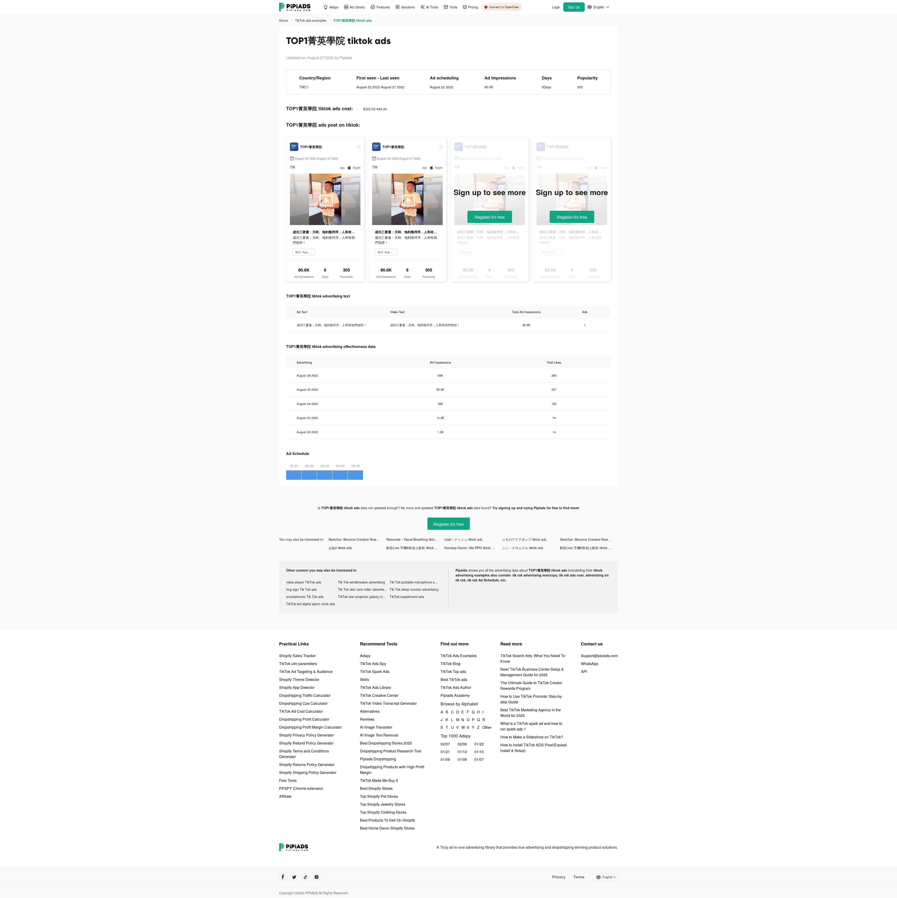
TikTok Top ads (453, 671)
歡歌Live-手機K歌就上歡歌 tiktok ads (413, 547)
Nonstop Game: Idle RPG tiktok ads (470, 547)
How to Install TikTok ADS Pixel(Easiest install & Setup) (533, 747)
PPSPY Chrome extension (301, 788)
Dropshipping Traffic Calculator (305, 695)
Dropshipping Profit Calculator (304, 719)
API (584, 671)
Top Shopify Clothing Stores (383, 812)
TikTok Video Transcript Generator (388, 703)
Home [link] (284, 20)
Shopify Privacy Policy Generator (306, 735)
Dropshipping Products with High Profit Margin (392, 769)
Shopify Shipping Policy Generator (307, 772)
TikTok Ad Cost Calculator (301, 711)
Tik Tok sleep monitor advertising (414, 589)
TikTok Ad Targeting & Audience (306, 671)
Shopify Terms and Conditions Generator (304, 753)
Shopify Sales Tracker (297, 655)
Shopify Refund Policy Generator (306, 743)
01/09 (445, 759)
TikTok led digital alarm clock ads (310, 603)
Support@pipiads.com (599, 655)
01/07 (479, 759)
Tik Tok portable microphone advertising (415, 582)
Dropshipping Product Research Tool (390, 751)
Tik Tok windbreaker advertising (361, 582)
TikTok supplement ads (407, 596)
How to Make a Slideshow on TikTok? (531, 737)
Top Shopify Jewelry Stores (382, 804)
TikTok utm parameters (298, 663)
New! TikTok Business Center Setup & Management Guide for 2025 (532, 671)
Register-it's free (490, 217)
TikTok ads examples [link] (311, 20)
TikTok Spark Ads (374, 671)
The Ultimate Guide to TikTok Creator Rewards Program (531, 685)
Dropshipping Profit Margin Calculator (310, 727)
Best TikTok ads (454, 679)
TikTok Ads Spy (373, 663)
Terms (578, 877)
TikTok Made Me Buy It (379, 780)
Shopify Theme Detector (299, 679)
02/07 (445, 744)
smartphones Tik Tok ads (305, 596)
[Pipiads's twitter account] (294, 877)
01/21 (445, 751)
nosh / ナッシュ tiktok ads (463, 539)
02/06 (462, 744)
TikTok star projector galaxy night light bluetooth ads (364, 596)
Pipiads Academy (455, 695)
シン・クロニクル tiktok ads (522, 547)
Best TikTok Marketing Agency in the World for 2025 (530, 712)
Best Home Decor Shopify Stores (387, 828)
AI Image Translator (376, 727)
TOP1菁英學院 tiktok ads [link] (352, 20)
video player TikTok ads (303, 582)
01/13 (462, 751)
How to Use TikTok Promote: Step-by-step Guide (531, 699)
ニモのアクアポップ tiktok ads (524, 539)
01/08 (462, 759)
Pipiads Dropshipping (378, 759)
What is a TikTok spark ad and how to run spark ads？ (531, 726)
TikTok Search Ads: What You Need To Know (532, 658)
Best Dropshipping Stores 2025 (386, 743)
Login (556, 7)
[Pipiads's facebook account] (283, 877)
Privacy (559, 877)
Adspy (365, 655)
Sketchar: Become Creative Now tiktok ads (357, 539)
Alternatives (370, 711)
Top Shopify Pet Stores (379, 796)
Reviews (367, 719)
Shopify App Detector (296, 687)
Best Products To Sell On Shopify (387, 820)
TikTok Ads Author (456, 687)
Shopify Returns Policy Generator (307, 764)
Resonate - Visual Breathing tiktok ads (414, 539)
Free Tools (288, 780)
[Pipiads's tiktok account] (305, 877)
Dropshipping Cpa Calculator (303, 703)
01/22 (479, 744)
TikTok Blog (450, 663)
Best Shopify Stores (376, 788)
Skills (364, 679)
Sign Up (574, 7)
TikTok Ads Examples (459, 655)
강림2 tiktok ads (340, 547)
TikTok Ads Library (375, 687)
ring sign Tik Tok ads (301, 589)
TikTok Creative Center (379, 695)
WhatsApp (589, 663)
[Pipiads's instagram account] (316, 877)
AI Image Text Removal (379, 735)
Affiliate (285, 796)
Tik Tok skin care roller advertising (363, 589)
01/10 (479, 751)
